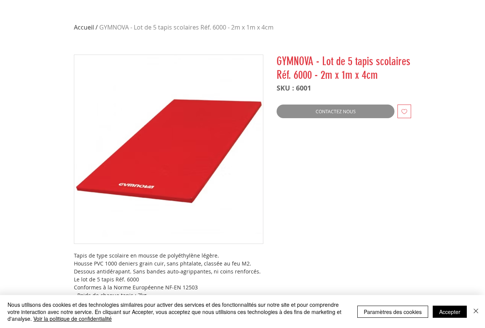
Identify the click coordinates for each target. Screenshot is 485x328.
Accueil (84, 27)
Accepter (449, 312)
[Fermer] (475, 311)
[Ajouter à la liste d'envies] (404, 111)
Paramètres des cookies (393, 312)
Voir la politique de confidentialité (72, 318)
